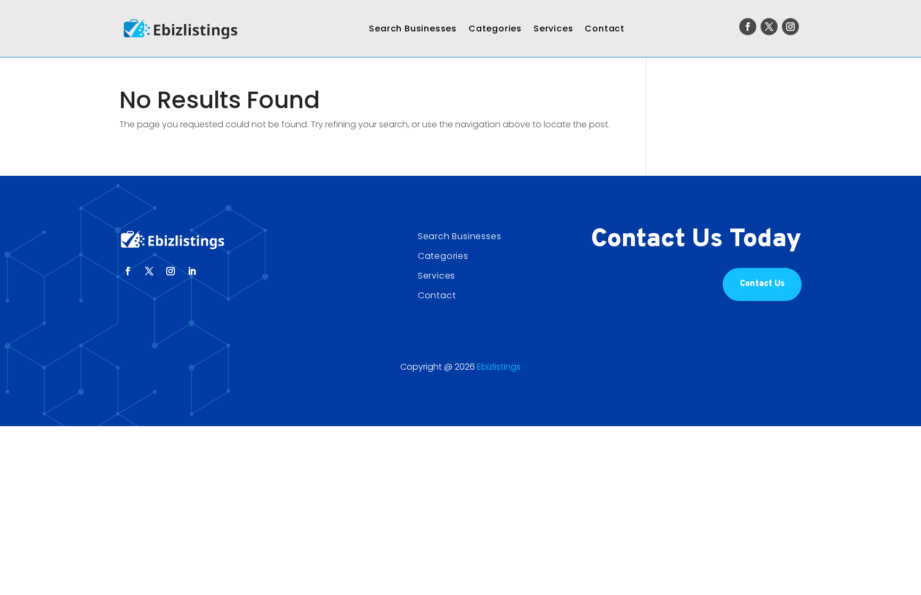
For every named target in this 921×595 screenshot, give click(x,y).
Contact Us (762, 284)
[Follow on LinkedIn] (191, 271)
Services (553, 28)
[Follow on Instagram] (790, 26)
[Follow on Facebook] (747, 26)
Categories (495, 28)
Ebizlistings (499, 367)
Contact (605, 28)
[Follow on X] (769, 26)
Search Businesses (413, 28)
